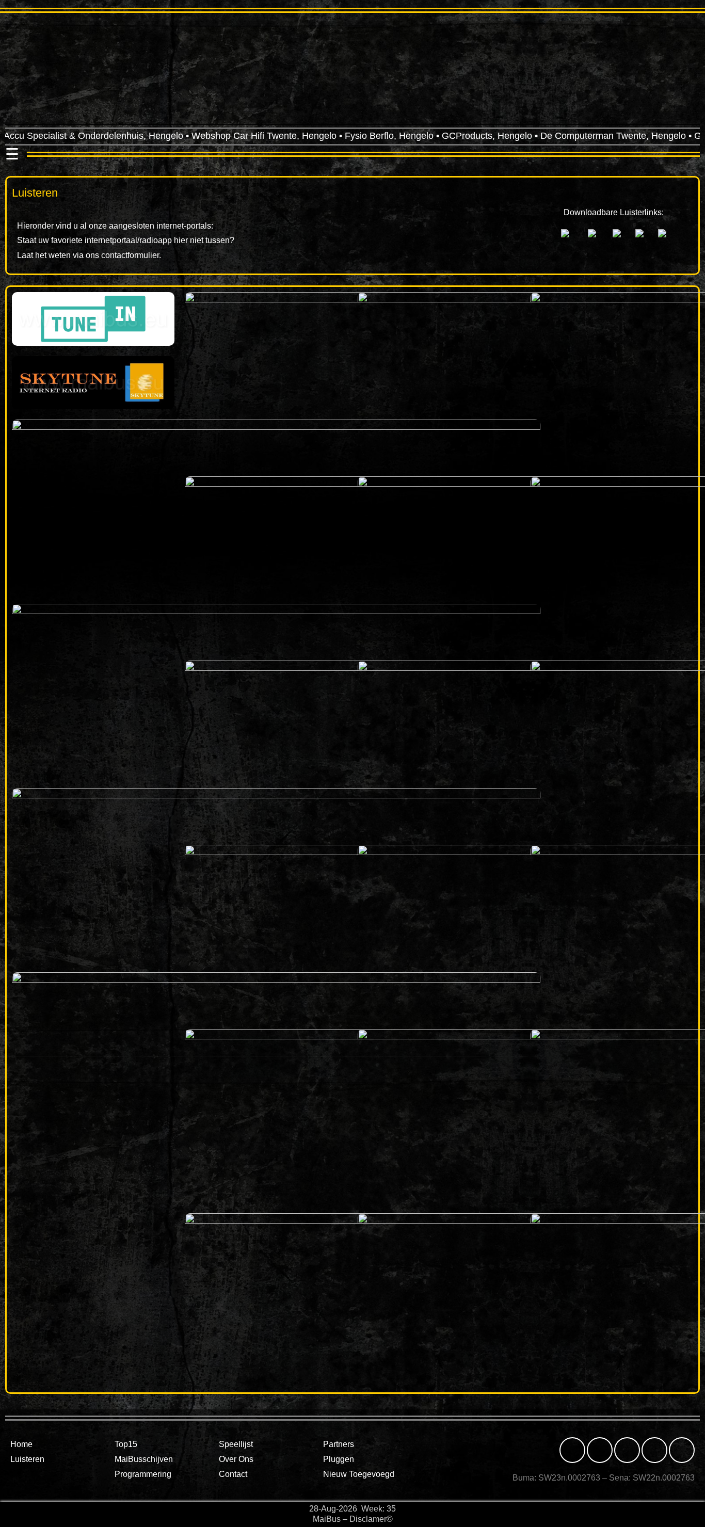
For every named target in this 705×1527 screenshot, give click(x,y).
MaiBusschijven (144, 1459)
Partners (338, 1444)
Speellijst (236, 1444)
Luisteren (27, 1459)
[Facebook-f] (572, 1450)
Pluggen (338, 1459)
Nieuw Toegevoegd (358, 1474)
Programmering (143, 1474)
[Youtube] (682, 1450)
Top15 (126, 1444)
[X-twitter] (627, 1450)
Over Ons (236, 1459)
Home (21, 1444)
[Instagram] (600, 1450)
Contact (233, 1474)
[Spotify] (654, 1450)
